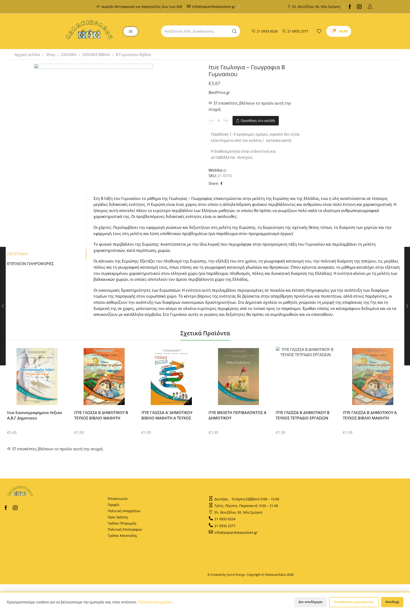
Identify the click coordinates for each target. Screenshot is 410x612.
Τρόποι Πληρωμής (122, 523)
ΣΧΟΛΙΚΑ (68, 54)
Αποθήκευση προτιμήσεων (354, 602)
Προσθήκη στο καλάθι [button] (33, 378)
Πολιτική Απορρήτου (124, 511)
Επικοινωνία (117, 498)
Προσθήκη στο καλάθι (258, 120)
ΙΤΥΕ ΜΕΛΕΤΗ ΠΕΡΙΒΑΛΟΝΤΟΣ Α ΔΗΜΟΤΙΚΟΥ (237, 415)
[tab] (46, 254)
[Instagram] (359, 6)
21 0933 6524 (267, 31)
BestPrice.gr (219, 92)
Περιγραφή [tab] (17, 254)
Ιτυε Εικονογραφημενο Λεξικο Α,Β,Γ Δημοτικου (34, 415)
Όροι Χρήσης (118, 517)
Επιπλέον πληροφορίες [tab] (30, 263)
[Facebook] (350, 6)
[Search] (234, 31)
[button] (370, 6)
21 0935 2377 (297, 31)
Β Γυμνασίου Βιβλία (133, 54)
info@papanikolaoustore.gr (213, 6)
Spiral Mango (237, 574)
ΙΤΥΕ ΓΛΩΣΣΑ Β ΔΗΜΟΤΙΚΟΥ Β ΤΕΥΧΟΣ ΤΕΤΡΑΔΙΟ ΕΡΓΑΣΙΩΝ (303, 415)
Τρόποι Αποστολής (122, 535)
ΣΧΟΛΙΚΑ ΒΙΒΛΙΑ (96, 54)
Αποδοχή (392, 602)
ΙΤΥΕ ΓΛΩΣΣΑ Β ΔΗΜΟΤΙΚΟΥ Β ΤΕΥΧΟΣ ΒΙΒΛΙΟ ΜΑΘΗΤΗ (101, 415)
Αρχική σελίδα (27, 54)
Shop (50, 54)
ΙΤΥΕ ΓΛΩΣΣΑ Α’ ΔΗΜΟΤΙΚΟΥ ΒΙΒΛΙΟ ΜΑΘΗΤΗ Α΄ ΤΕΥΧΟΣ (166, 415)
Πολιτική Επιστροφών (125, 529)
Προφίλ (113, 504)
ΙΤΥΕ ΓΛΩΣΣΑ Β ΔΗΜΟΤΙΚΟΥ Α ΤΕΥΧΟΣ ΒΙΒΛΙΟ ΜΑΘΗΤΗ (370, 415)
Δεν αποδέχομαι (310, 602)
